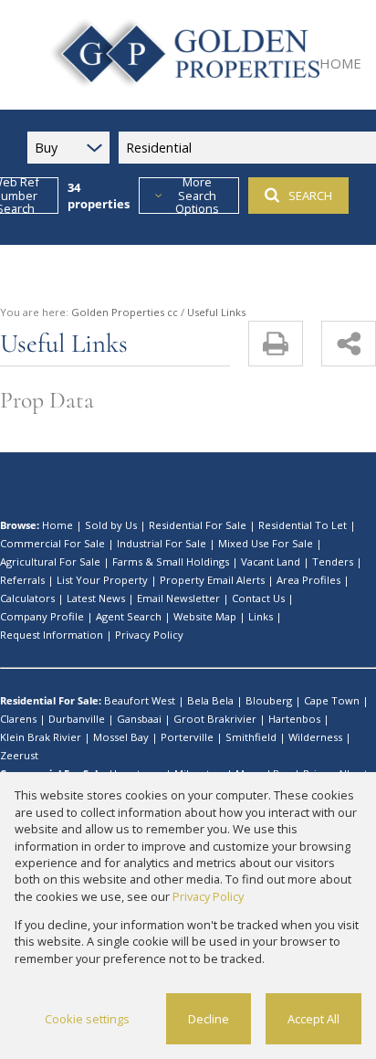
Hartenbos (294, 718)
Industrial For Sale (161, 543)
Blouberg (268, 700)
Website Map (204, 616)
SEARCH (310, 195)
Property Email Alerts (212, 580)
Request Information (51, 634)
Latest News (96, 598)
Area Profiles (308, 580)
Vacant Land (270, 561)
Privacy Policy (149, 634)
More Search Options (197, 195)
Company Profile (42, 616)
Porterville (187, 737)
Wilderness (315, 737)
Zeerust (19, 755)
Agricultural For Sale (50, 561)
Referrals (22, 580)
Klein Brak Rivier (40, 737)
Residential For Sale (197, 525)
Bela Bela (210, 700)
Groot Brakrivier (214, 718)
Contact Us (258, 598)
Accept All (313, 1019)
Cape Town (332, 700)
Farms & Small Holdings (170, 561)
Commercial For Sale (52, 543)
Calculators (27, 598)
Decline (208, 1019)
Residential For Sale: (50, 700)
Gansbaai (139, 718)
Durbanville (76, 718)
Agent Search (129, 616)
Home (57, 525)
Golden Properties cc (124, 312)
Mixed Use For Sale (265, 543)
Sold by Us (111, 525)
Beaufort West (139, 700)
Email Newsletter (178, 598)
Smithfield (251, 737)
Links (260, 616)
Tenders (332, 561)
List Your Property (102, 580)
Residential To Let (302, 525)
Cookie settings (87, 1019)
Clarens (18, 718)
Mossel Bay (121, 737)
